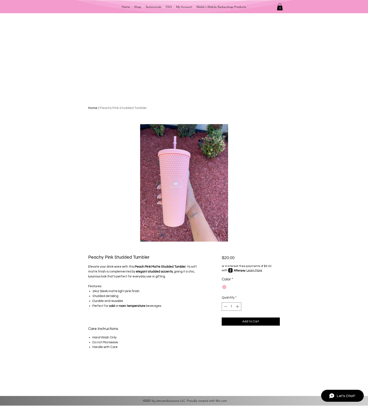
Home (92, 108)
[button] (280, 6)
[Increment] (238, 306)
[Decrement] (225, 306)
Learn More (254, 270)
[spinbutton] (231, 306)
